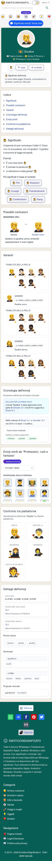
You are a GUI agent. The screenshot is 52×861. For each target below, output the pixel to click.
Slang (38, 199)
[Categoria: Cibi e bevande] (18, 16)
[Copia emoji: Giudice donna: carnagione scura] (31, 373)
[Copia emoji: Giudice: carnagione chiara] (21, 271)
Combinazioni (17, 199)
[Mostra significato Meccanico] (32, 493)
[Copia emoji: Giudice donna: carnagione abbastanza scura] (21, 373)
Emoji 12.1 (10, 410)
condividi (38, 67)
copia (23, 67)
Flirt (16, 182)
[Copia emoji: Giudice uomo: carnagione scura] (31, 327)
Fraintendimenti (35, 191)
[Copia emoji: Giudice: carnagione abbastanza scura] (21, 282)
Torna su (26, 708)
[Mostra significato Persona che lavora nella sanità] (7, 483)
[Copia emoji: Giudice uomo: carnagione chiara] (21, 317)
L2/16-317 (10, 692)
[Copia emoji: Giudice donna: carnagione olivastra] (40, 362)
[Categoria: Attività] (26, 16)
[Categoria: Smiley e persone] (2, 16)
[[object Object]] (47, 8)
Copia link (28, 732)
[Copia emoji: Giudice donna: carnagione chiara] (21, 362)
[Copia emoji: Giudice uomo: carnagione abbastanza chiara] (31, 317)
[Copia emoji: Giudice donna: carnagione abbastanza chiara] (31, 362)
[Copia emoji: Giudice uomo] (38, 226)
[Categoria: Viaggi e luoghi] (33, 16)
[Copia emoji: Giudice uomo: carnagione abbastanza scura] (21, 327)
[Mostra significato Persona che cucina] (20, 493)
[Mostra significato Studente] (20, 483)
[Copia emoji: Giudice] (13, 226)
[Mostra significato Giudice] (44, 483)
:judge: (11, 673)
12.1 (7, 609)
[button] (46, 2)
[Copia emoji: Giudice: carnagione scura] (31, 282)
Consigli (13, 191)
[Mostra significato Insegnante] (32, 483)
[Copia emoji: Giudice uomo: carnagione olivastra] (40, 317)
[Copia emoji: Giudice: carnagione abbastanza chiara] (31, 271)
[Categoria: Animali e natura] (10, 16)
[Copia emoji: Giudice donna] (9, 343)
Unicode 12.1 (19, 407)
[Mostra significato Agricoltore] (7, 493)
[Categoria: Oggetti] (41, 16)
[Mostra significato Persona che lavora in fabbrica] (44, 493)
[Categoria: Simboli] (49, 16)
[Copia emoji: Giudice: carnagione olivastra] (40, 271)
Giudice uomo (38, 234)
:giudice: (12, 659)
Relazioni (33, 182)
